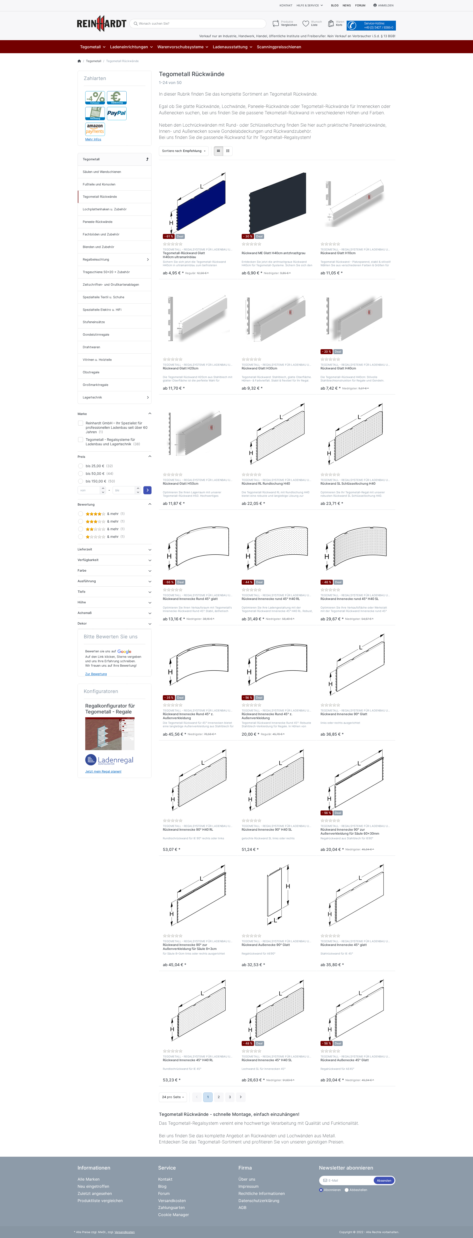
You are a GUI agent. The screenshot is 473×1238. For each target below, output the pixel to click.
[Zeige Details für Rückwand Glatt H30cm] (277, 318)
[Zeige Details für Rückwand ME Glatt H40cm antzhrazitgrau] (277, 203)
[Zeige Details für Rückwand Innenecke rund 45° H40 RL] (277, 549)
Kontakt (286, 5)
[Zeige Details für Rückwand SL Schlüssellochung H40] (356, 433)
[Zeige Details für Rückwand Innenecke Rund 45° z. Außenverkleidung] (198, 664)
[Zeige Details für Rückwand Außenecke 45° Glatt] (356, 1010)
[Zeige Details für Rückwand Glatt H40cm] (356, 318)
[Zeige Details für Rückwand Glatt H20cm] (198, 318)
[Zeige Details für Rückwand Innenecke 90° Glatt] (356, 664)
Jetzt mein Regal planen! (103, 771)
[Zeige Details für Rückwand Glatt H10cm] (356, 203)
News (347, 5)
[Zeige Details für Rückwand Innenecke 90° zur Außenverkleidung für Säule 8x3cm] (198, 895)
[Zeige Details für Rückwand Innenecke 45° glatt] (356, 895)
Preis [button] (81, 457)
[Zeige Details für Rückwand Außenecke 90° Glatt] (277, 895)
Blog (334, 5)
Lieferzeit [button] (85, 549)
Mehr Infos (93, 139)
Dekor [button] (82, 623)
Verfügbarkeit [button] (88, 560)
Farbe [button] (82, 570)
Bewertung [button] (86, 504)
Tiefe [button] (81, 592)
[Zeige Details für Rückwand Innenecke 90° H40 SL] (277, 779)
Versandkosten (125, 1232)
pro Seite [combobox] (172, 1097)
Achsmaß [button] (85, 613)
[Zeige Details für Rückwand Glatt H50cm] (198, 433)
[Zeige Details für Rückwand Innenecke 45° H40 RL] (198, 1010)
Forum (360, 5)
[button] (103, 492)
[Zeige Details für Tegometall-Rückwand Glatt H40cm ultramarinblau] (198, 203)
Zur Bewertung (96, 674)
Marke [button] (82, 414)
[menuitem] (93, 47)
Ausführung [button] (87, 581)
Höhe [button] (82, 602)
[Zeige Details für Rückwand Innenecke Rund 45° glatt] (198, 549)
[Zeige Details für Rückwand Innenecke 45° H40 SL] (277, 1010)
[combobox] (184, 151)
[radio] (218, 151)
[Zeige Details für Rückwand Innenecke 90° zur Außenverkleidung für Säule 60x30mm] (356, 779)
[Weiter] (240, 1097)
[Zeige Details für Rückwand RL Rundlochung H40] (277, 433)
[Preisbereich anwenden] (147, 490)
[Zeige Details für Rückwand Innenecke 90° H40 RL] (198, 779)
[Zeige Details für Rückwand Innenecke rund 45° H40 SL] (356, 549)
